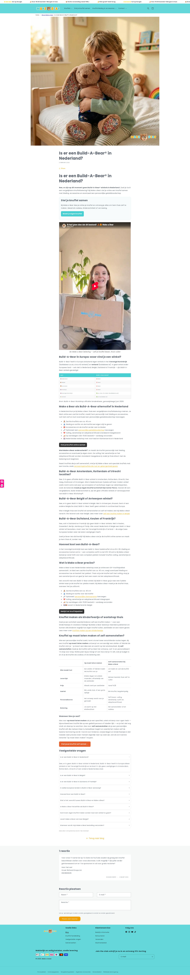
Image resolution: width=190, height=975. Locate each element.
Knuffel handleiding (73, 936)
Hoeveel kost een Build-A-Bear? (72, 794)
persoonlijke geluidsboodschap (91, 430)
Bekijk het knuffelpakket (72, 611)
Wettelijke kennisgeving (110, 972)
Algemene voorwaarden (83, 972)
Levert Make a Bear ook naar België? (74, 819)
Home (37, 15)
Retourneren (100, 936)
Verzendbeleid (97, 972)
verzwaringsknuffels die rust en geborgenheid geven (96, 466)
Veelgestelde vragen (73, 939)
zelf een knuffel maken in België (116, 513)
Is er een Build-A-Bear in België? (72, 775)
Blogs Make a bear (47, 15)
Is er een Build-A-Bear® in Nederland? (65, 15)
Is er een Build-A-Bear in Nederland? (74, 757)
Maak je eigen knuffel (72, 214)
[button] (68, 8)
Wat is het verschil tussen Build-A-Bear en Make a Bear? (82, 800)
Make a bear (47, 959)
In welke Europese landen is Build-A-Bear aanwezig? (80, 788)
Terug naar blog (96, 838)
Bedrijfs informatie (102, 932)
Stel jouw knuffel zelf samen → (74, 744)
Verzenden (99, 939)
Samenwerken (71, 943)
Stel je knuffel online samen (73, 445)
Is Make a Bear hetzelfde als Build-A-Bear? (77, 807)
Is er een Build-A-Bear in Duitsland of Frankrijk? (78, 782)
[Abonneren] (152, 956)
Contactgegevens (53, 972)
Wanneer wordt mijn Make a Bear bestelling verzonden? (82, 825)
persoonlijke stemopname (86, 596)
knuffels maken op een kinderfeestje (87, 630)
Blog (67, 932)
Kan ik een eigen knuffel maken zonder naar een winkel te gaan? (85, 813)
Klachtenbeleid (100, 943)
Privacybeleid (42, 972)
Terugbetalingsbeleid (67, 972)
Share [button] (63, 168)
